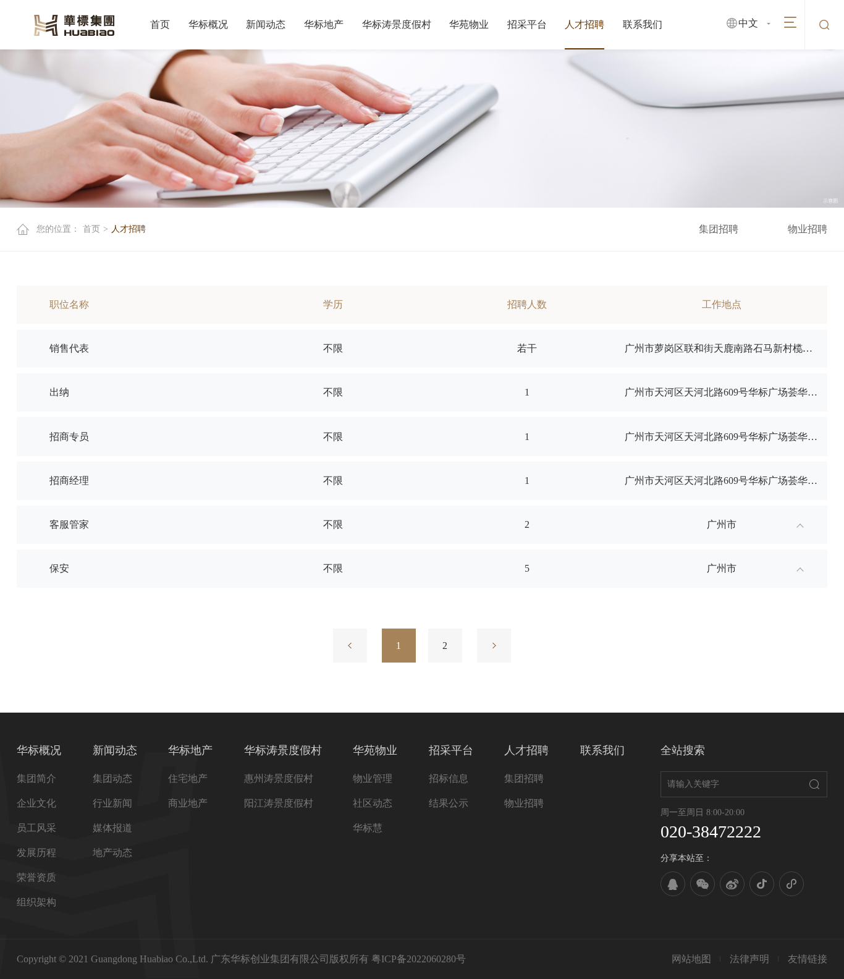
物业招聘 (807, 229)
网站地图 (691, 959)
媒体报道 (112, 828)
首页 (160, 24)
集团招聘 (718, 229)
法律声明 (749, 959)
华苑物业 (469, 24)
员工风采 (36, 828)
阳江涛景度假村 (278, 803)
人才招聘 (584, 24)
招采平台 (527, 24)
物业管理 (372, 778)
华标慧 (367, 828)
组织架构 (36, 902)
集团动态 (112, 778)
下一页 (494, 646)
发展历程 (36, 852)
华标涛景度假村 (396, 24)
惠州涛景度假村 (278, 778)
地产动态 (112, 852)
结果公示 (448, 803)
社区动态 (372, 803)
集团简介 (36, 778)
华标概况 (208, 24)
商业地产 (188, 803)
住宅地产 (188, 778)
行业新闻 (112, 803)
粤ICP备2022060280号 (418, 959)
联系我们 (642, 24)
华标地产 (324, 24)
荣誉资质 (36, 877)
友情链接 (807, 959)
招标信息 (448, 778)
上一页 (350, 646)
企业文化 (36, 803)
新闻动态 (265, 24)
